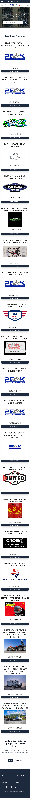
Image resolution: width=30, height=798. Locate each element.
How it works (18, 760)
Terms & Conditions (20, 775)
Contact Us (4, 779)
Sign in (17, 779)
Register (17, 782)
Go (25, 22)
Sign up (10, 760)
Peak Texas (24, 1)
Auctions (4, 775)
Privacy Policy (5, 782)
